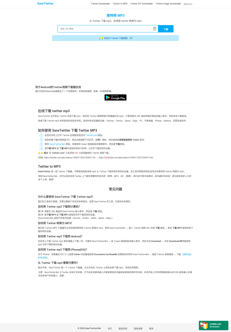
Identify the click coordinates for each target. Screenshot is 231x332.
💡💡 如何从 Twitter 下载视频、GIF (115, 38)
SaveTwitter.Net (57, 144)
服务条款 (123, 328)
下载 (166, 29)
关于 (110, 328)
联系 (151, 328)
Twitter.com (91, 135)
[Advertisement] (115, 63)
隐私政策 (138, 328)
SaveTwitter (45, 3)
